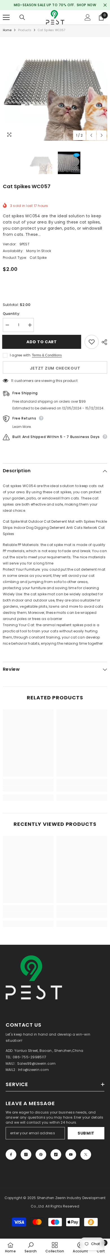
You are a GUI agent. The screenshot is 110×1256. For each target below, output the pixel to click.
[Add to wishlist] (92, 342)
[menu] (6, 17)
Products (25, 30)
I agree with (20, 355)
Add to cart (42, 342)
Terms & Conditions (47, 355)
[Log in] (88, 17)
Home (7, 30)
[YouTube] (70, 1154)
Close (105, 5)
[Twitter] (85, 1154)
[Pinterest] (41, 1154)
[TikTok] (55, 1154)
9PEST (24, 244)
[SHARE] (103, 342)
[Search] (22, 17)
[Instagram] (26, 1154)
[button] (91, 135)
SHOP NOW (86, 5)
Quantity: (11, 313)
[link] (28, 788)
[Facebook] (11, 1154)
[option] (55, 89)
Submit (86, 1133)
